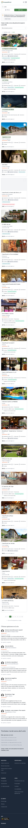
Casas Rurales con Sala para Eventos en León (11, 742)
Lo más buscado (5, 786)
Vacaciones (4, 783)
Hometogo (3, 801)
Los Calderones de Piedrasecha (8, 667)
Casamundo (4, 806)
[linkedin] (21, 826)
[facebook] (2, 826)
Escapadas (4, 781)
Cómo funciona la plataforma (19, 792)
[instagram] (5, 826)
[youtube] (15, 826)
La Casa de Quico (5, 651)
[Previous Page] (8, 617)
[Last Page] (22, 617)
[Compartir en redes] (23, 2)
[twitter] (8, 826)
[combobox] (14, 6)
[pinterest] (18, 826)
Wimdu (2, 804)
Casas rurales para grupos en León (9, 740)
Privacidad (17, 783)
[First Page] (6, 617)
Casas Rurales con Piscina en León (8, 737)
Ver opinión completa (6, 642)
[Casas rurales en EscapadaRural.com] (6, 2)
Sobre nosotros (5, 763)
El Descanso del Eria (5, 635)
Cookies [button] (17, 786)
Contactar (3, 773)
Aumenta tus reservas (20, 763)
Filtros (8, 9)
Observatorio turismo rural (6, 769)
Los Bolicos (3, 683)
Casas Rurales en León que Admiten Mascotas (11, 745)
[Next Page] (20, 617)
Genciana (3, 699)
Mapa (21, 9)
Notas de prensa (5, 766)
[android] (14, 819)
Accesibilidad (18, 789)
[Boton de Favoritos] (25, 36)
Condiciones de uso (19, 781)
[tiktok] (12, 826)
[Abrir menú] (26, 2)
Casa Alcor (3, 715)
